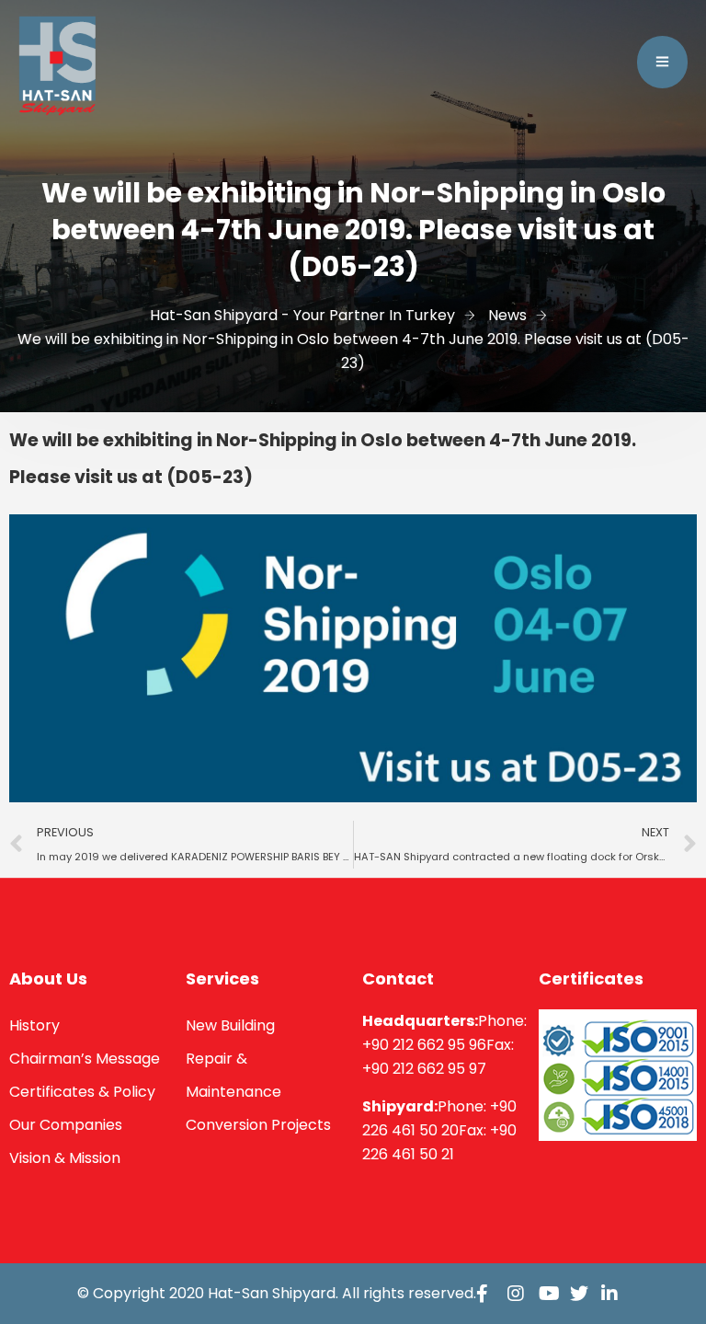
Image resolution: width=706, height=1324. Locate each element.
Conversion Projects (258, 1124)
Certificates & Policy (82, 1091)
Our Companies (65, 1124)
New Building (230, 1025)
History (34, 1025)
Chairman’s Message (84, 1058)
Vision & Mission (64, 1158)
